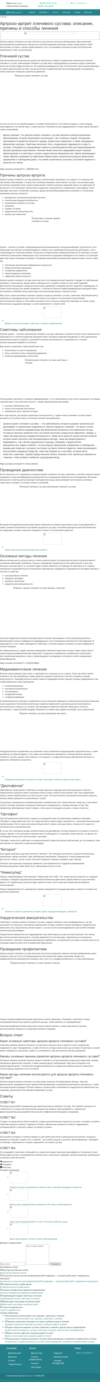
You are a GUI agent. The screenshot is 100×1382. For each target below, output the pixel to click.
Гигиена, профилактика (35, 1358)
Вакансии (12, 1356)
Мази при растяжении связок (13, 1272)
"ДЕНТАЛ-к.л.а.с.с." (14, 12)
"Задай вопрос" (15, 1364)
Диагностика (36, 1353)
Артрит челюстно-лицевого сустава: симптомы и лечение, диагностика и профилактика (44, 1330)
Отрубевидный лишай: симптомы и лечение (20, 1298)
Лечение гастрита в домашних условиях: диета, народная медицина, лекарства (41, 911)
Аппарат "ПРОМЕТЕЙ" (58, 1362)
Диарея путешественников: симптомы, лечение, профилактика (33, 323)
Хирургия (57, 1353)
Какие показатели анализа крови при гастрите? (26, 549)
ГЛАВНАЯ (31, 12)
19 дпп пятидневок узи (10, 1310)
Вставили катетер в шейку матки (14, 1287)
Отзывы (11, 1360)
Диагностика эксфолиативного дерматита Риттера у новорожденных (41, 1204)
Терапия (34, 1363)
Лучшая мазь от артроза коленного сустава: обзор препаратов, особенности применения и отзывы (50, 1341)
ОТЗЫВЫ (77, 12)
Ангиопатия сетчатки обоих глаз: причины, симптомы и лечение (33, 1318)
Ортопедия (35, 1367)
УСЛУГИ (55, 12)
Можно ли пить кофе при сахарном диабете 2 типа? (28, 1335)
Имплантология (60, 1356)
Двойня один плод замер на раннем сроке (19, 1304)
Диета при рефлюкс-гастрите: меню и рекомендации (33, 1238)
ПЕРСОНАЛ (66, 12)
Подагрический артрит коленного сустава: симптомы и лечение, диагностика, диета (42, 779)
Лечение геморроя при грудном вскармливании (21, 1292)
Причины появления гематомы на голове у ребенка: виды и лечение (36, 1324)
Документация (14, 1353)
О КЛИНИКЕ (43, 12)
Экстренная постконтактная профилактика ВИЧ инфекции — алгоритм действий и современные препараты (49, 1281)
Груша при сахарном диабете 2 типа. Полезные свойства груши (39, 1221)
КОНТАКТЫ (88, 12)
